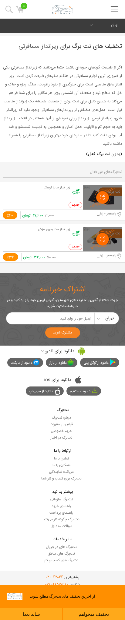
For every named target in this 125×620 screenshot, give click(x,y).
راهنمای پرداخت (61, 513)
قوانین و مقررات (61, 424)
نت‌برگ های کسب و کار (61, 560)
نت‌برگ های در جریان (61, 547)
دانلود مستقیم (80, 391)
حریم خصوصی (61, 431)
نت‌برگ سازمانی (61, 499)
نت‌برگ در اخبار (61, 438)
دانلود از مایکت (21, 363)
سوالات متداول (61, 526)
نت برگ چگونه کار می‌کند (61, 519)
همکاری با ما (61, 465)
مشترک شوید (62, 333)
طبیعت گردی (34, 76)
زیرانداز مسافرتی (38, 46)
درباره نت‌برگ (61, 418)
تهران (114, 25)
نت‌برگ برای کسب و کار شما (61, 479)
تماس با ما (61, 459)
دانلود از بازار (58, 363)
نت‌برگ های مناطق (61, 554)
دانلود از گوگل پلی (96, 363)
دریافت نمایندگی (61, 472)
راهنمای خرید (61, 506)
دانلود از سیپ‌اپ (41, 391)
